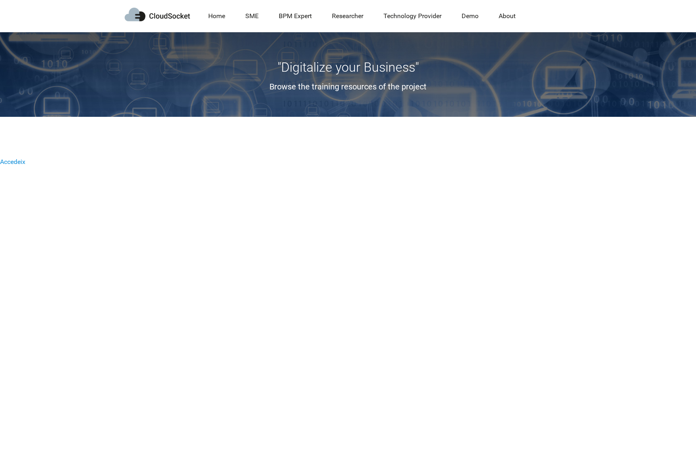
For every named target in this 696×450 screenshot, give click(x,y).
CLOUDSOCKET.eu (157, 14)
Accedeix (12, 162)
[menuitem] (216, 16)
